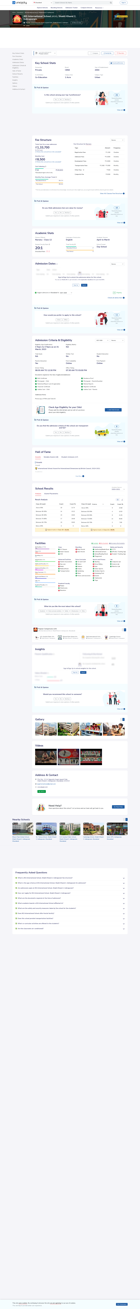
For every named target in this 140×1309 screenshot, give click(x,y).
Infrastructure (75, 611)
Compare (95, 53)
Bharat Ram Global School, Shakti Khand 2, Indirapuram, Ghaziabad (21, 839)
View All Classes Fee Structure (111, 193)
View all (120, 110)
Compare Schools (86, 8)
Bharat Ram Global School (71, 637)
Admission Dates (18, 62)
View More (79, 476)
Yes (56, 99)
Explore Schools (42, 8)
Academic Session (117, 487)
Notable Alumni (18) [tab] (51, 457)
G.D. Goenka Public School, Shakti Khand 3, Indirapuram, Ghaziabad (68, 839)
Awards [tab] (38, 457)
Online (59, 320)
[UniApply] (19, 3)
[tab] (117, 499)
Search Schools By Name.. (63, 3)
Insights (15, 80)
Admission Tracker (71, 8)
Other (83, 611)
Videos (14, 86)
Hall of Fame (16, 71)
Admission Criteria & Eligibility (19, 66)
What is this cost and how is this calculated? (48, 152)
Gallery (14, 83)
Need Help (119, 807)
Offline (66, 320)
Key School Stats (18, 53)
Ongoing (117, 293)
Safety (66, 611)
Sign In (124, 3)
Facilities (15, 77)
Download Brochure (117, 63)
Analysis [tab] (38, 494)
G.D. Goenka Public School (48, 637)
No (61, 99)
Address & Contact (18, 89)
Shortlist (121, 53)
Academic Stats (17, 59)
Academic (42, 611)
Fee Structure (17, 56)
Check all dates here (115, 298)
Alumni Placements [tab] (51, 494)
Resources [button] (98, 8)
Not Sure (67, 99)
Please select (45, 53)
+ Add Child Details (113, 410)
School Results (17, 74)
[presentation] (123, 629)
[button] (117, 140)
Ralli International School (94, 637)
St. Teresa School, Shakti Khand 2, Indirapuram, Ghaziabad (46, 838)
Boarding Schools (56, 8)
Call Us (43, 791)
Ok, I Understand (121, 1304)
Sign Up (76, 285)
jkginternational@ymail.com (46, 784)
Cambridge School (114, 637)
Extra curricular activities (55, 611)
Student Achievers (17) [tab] (69, 457)
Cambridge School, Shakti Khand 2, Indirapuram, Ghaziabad (93, 838)
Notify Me (108, 53)
